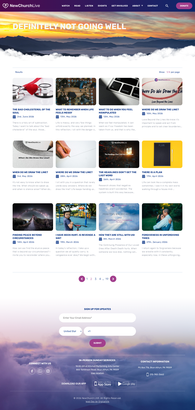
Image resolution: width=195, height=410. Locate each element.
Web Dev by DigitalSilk (97, 401)
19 (107, 279)
